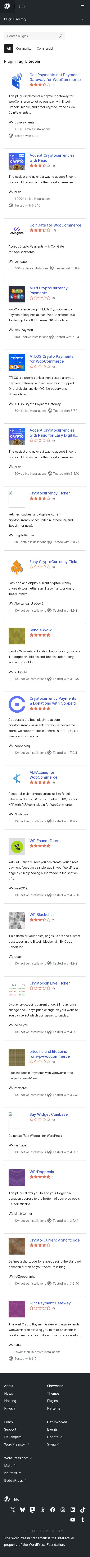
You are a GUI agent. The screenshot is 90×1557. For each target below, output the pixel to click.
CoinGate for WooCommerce (55, 225)
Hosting (10, 1401)
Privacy (10, 1408)
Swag (53, 1444)
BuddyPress (15, 1480)
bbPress (12, 1473)
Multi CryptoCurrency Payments (49, 290)
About (8, 1386)
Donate (55, 1437)
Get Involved (57, 1422)
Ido (16, 1499)
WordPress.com (18, 1458)
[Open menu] (83, 6)
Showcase (55, 1386)
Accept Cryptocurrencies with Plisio (52, 157)
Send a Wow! (41, 630)
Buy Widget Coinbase (49, 1114)
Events (52, 1429)
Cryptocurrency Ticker (50, 493)
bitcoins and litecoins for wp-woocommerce (50, 1054)
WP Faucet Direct (45, 841)
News (8, 1393)
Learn (8, 1422)
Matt (10, 1465)
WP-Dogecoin (42, 1172)
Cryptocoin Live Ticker (50, 983)
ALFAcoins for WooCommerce (44, 774)
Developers (13, 1437)
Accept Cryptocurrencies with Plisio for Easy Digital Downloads (52, 433)
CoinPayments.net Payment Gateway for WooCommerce (55, 77)
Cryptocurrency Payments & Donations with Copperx (53, 700)
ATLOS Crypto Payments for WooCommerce (52, 358)
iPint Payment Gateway (50, 1303)
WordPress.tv (16, 1444)
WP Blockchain (42, 914)
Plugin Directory (15, 19)
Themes (53, 1393)
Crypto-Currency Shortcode (55, 1240)
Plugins (52, 1401)
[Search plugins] (61, 36)
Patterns (53, 1408)
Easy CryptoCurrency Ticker (55, 561)
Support (10, 1429)
